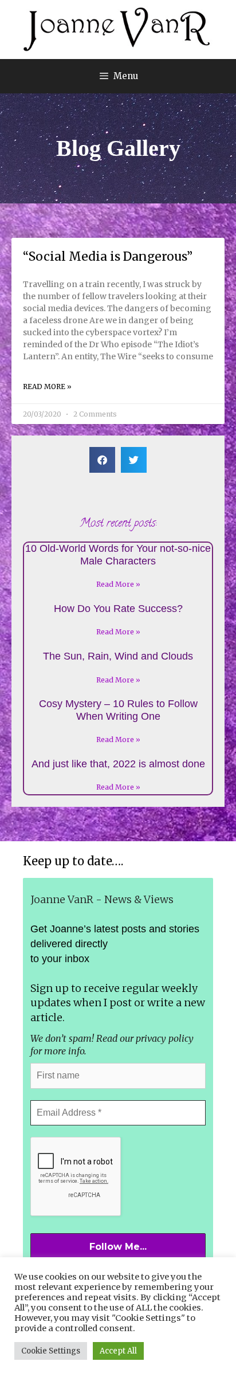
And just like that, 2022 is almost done (118, 764)
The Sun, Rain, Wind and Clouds (118, 656)
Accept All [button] (118, 1351)
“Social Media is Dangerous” (107, 256)
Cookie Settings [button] (50, 1351)
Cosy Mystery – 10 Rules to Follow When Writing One (118, 710)
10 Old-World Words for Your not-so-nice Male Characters (118, 555)
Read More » (47, 386)
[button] (102, 460)
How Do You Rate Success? (118, 608)
